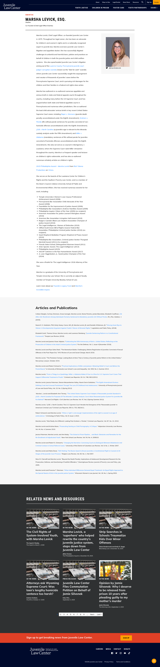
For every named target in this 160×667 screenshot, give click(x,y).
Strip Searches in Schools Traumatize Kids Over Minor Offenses (112, 537)
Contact (117, 649)
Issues (154, 8)
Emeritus (29, 15)
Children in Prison (100, 8)
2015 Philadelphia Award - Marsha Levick (52, 166)
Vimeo (50, 170)
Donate (156, 2)
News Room (126, 2)
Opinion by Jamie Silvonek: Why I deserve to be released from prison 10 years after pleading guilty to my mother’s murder (115, 592)
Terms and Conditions (123, 662)
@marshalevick (115, 68)
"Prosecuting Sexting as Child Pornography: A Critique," (78, 426)
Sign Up (149, 2)
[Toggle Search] (142, 1)
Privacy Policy (108, 662)
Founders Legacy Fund (62, 286)
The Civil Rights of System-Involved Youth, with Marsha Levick (42, 535)
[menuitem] (149, 2)
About (97, 2)
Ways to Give (106, 2)
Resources (136, 2)
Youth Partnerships (137, 8)
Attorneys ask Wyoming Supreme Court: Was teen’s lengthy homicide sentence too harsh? (42, 588)
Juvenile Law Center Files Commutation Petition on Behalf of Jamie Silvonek (76, 588)
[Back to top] (154, 661)
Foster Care (118, 8)
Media (108, 649)
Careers (99, 649)
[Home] (12, 3)
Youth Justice (81, 8)
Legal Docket (116, 2)
